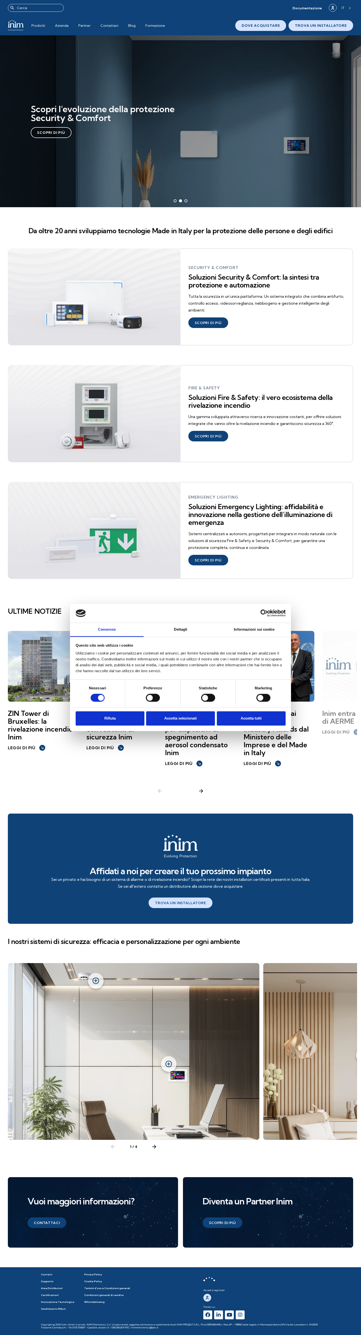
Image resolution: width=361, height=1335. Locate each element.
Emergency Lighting (213, 497)
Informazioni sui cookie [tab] (254, 629)
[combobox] (36, 8)
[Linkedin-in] (218, 1314)
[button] (307, 8)
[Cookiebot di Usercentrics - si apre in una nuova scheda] (264, 613)
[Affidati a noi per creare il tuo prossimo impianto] (180, 846)
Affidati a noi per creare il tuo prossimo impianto (180, 870)
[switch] (153, 698)
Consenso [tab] (107, 629)
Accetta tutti (251, 718)
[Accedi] (333, 8)
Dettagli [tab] (180, 629)
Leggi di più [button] (26, 747)
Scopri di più (51, 132)
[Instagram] (240, 1314)
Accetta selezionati (180, 718)
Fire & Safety (204, 388)
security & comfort (213, 267)
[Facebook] (207, 1314)
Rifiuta (110, 718)
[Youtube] (229, 1314)
